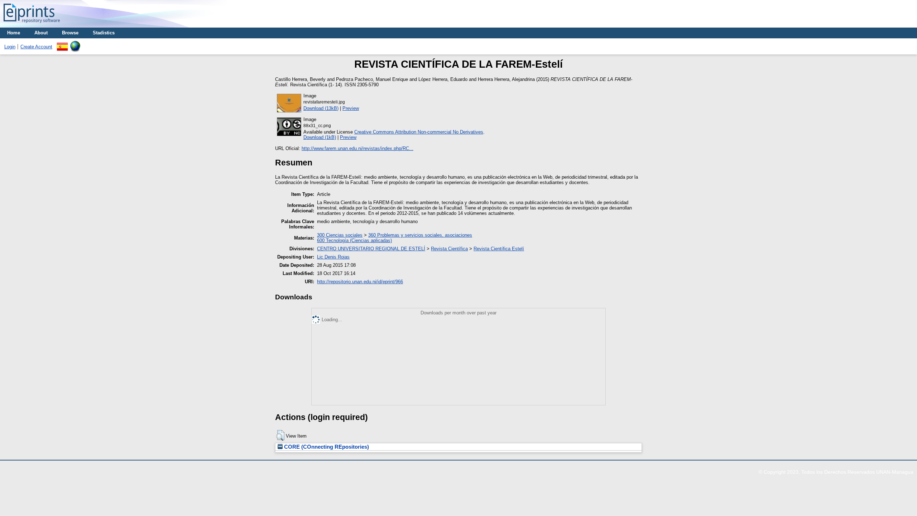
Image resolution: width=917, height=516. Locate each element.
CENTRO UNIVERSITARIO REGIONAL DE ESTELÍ (371, 248)
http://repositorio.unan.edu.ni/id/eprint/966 (360, 281)
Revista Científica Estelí (499, 248)
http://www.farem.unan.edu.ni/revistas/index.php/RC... (357, 148)
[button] (280, 435)
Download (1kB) (319, 137)
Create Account (36, 46)
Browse (70, 32)
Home (13, 32)
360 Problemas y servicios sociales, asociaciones (420, 235)
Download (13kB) (321, 108)
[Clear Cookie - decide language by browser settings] (75, 43)
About (41, 32)
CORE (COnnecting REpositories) (326, 447)
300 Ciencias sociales (340, 235)
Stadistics (104, 32)
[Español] (62, 43)
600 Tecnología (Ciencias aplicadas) (354, 240)
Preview (350, 108)
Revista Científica (449, 248)
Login (9, 46)
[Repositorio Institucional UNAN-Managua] (31, 25)
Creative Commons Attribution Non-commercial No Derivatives (418, 132)
